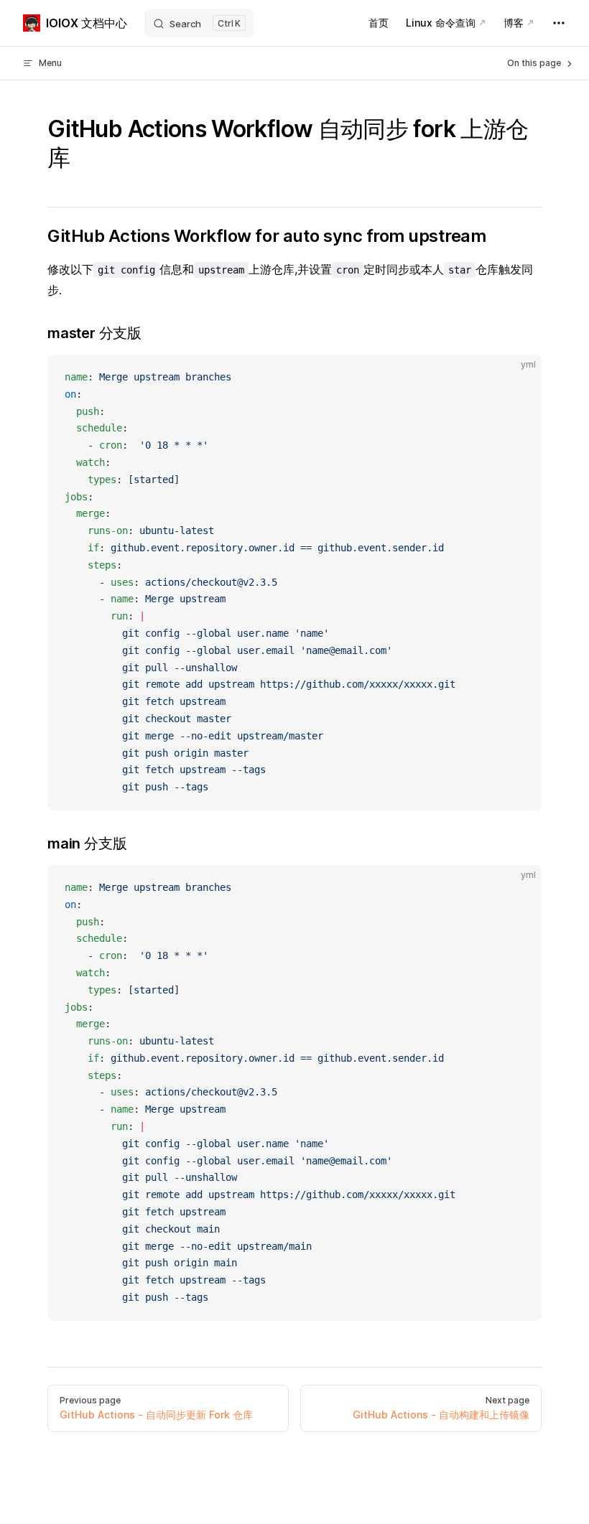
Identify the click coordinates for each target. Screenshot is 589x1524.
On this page (535, 62)
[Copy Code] (518, 377)
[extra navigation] (559, 23)
